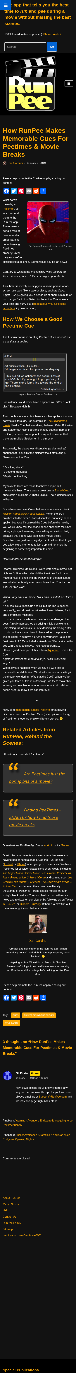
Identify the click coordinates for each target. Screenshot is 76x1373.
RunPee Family (12, 1222)
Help (5, 1210)
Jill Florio (22, 1073)
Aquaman (53, 650)
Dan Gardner (15, 163)
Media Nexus (11, 1204)
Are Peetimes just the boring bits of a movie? (37, 777)
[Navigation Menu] (69, 83)
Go (52, 46)
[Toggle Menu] (5, 5)
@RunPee (9, 904)
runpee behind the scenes (39, 1015)
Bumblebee (61, 490)
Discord (24, 904)
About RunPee (11, 1197)
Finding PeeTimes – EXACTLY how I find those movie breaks (35, 817)
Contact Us (9, 1216)
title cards (11, 1023)
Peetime (8, 208)
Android (57, 34)
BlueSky (36, 904)
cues (15, 1015)
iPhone (47, 34)
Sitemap (8, 1229)
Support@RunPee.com (53, 1096)
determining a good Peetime (33, 709)
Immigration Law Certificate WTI (22, 1235)
